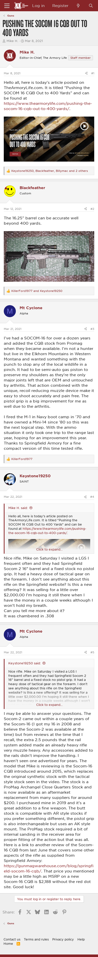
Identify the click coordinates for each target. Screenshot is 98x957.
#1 (92, 73)
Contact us (12, 939)
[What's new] (78, 5)
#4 (92, 496)
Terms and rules (36, 939)
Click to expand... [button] (49, 549)
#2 (92, 208)
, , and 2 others (49, 170)
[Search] (91, 5)
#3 (92, 328)
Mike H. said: (18, 508)
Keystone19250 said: (24, 663)
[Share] (86, 73)
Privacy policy (63, 939)
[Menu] (7, 6)
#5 (92, 652)
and (36, 290)
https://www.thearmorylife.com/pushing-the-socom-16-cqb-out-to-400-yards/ (47, 531)
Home (8, 943)
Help (81, 939)
